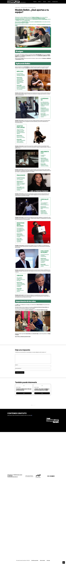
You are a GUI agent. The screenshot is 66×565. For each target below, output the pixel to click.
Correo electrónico (18, 368)
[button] (15, 393)
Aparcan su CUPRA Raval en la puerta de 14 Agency (41, 399)
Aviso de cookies (42, 560)
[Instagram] (49, 476)
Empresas (44, 1)
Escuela (39, 1)
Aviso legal (48, 560)
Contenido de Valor (55, 1)
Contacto (49, 1)
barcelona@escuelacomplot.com (13, 476)
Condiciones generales (34, 560)
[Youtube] (52, 476)
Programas (34, 1)
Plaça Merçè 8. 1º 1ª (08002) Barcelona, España (15, 474)
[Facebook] (48, 476)
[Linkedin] (53, 476)
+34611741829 (10, 475)
